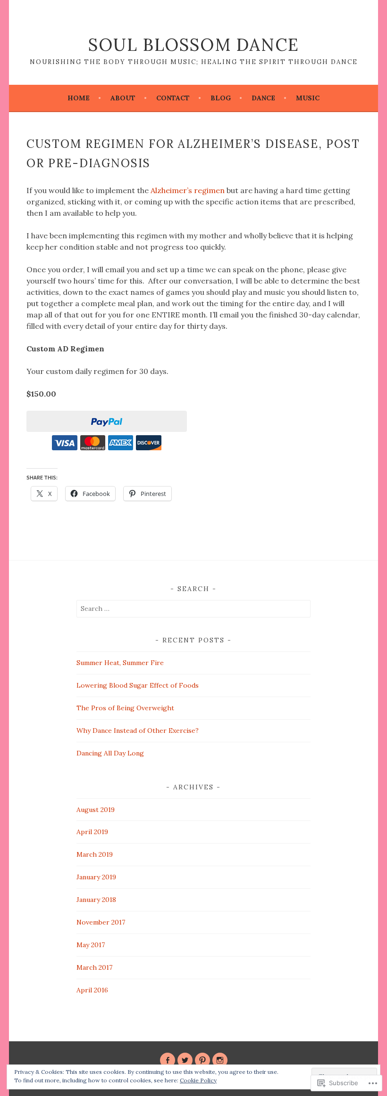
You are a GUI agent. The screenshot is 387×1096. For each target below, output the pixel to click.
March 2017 (94, 967)
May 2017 (90, 945)
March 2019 (94, 854)
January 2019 (96, 877)
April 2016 (92, 990)
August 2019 (95, 809)
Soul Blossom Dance (193, 45)
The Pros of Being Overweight (125, 708)
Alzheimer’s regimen (188, 190)
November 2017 (100, 922)
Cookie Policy (198, 1080)
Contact (173, 98)
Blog (220, 98)
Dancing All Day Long (110, 753)
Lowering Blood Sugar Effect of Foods (137, 685)
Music (308, 98)
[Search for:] (193, 608)
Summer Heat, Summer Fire (120, 662)
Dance (263, 98)
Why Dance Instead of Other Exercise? (137, 730)
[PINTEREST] (202, 1060)
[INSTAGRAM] (219, 1060)
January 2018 (96, 899)
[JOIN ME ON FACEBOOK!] (167, 1060)
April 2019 (92, 832)
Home (78, 98)
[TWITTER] (185, 1060)
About (122, 98)
